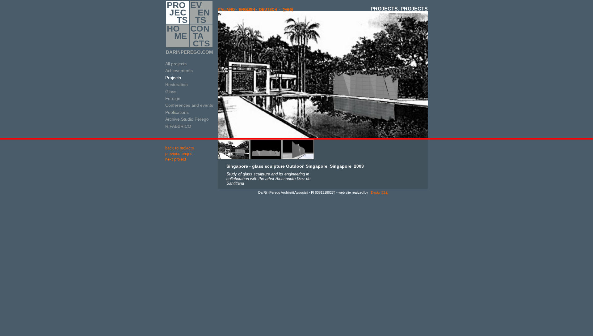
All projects (176, 63)
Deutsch (268, 9)
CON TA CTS (200, 35)
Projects (173, 77)
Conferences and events (189, 105)
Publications (177, 112)
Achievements (179, 70)
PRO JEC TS (177, 12)
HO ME (177, 32)
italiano (226, 9)
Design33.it (379, 192)
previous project (179, 153)
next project (175, 159)
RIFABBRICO (178, 126)
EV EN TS (200, 12)
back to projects (179, 148)
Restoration (176, 84)
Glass (170, 91)
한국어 (287, 9)
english (247, 9)
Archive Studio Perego (187, 119)
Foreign (172, 98)
